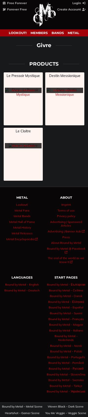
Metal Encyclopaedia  (22, 239)
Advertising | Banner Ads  (66, 231)
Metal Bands (22, 216)
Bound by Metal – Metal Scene (22, 406)
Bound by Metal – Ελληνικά (66, 302)
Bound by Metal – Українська (66, 391)
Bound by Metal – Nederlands (66, 338)
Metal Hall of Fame (22, 222)
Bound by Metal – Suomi (66, 313)
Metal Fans (22, 210)
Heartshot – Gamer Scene (22, 413)
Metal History (22, 227)
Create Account (69, 9)
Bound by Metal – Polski (66, 351)
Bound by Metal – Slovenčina (66, 374)
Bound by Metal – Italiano (66, 330)
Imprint (66, 204)
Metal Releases (22, 233)
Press (66, 237)
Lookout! (18, 33)
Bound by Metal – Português (66, 357)
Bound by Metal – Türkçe (66, 386)
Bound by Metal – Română (66, 363)
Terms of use (66, 210)
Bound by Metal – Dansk (66, 296)
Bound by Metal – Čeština (66, 290)
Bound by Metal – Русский (66, 368)
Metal (73, 33)
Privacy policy (66, 216)
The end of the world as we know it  (66, 260)
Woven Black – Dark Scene (66, 406)
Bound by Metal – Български (66, 284)
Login (77, 3)
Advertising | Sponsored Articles (66, 224)
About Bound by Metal (66, 243)
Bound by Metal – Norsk (66, 346)
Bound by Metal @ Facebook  (66, 250)
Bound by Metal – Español (66, 307)
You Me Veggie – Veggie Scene (66, 413)
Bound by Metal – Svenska (66, 380)
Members (39, 33)
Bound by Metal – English (22, 284)
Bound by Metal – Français (66, 319)
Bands (58, 33)
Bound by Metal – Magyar (66, 324)
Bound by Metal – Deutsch (22, 290)
